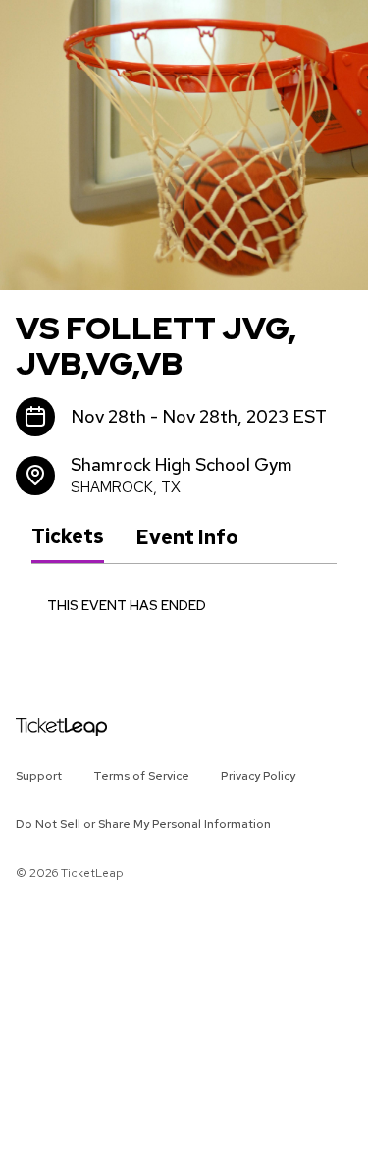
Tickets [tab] (67, 536)
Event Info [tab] (186, 537)
